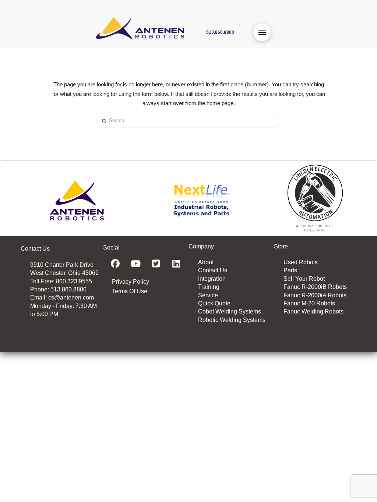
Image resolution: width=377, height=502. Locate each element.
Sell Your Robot (304, 279)
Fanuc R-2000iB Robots (315, 287)
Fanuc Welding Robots (313, 311)
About (206, 262)
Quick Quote (214, 303)
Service (208, 295)
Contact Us (212, 270)
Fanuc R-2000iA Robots (314, 295)
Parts (290, 270)
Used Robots (300, 262)
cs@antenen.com (71, 297)
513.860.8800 (68, 289)
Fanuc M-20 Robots (309, 303)
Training (208, 287)
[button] (262, 32)
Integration (212, 279)
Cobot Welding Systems (229, 311)
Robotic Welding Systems (231, 320)
